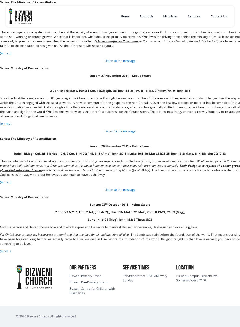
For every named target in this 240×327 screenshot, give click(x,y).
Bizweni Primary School (85, 276)
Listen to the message (120, 61)
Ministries (170, 16)
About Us (146, 16)
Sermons (194, 16)
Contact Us (219, 16)
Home (125, 16)
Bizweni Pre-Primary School (88, 282)
